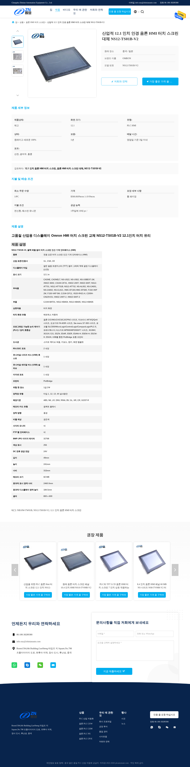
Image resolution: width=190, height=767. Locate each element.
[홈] (23, 12)
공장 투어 (103, 727)
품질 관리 (103, 732)
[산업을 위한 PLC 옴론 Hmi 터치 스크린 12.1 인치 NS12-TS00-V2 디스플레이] (38, 560)
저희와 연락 (96, 9)
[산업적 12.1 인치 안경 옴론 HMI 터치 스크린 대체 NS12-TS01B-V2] (62, 63)
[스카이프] (30, 667)
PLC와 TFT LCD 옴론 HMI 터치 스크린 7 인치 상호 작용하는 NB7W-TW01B (114, 587)
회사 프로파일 (105, 722)
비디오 (66, 9)
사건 (123, 719)
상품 (22, 22)
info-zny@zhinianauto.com (28, 641)
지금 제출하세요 (112, 671)
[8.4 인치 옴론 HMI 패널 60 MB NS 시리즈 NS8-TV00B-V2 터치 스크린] (152, 560)
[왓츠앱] (18, 667)
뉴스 (123, 724)
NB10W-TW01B (24, 510)
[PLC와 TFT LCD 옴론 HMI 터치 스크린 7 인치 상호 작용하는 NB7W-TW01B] (114, 560)
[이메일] (56, 667)
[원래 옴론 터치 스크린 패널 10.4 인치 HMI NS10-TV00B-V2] (76, 560)
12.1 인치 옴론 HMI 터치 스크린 (65, 510)
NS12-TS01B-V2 (41, 510)
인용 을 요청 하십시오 (120, 11)
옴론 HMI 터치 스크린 (35, 22)
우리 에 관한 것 (80, 11)
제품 (57, 9)
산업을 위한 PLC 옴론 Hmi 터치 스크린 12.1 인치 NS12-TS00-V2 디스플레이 (38, 587)
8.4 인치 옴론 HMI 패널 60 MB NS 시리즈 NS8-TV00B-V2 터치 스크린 (152, 587)
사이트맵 (103, 737)
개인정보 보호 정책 (54, 763)
